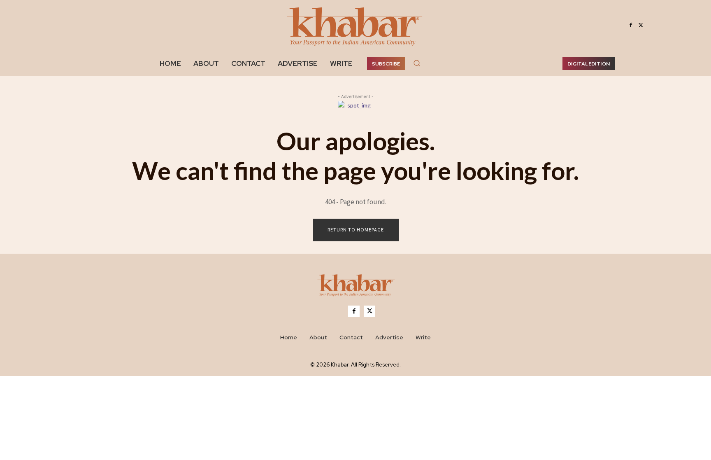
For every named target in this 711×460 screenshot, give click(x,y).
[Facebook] (631, 25)
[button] (417, 63)
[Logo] (355, 287)
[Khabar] (355, 25)
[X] (641, 25)
